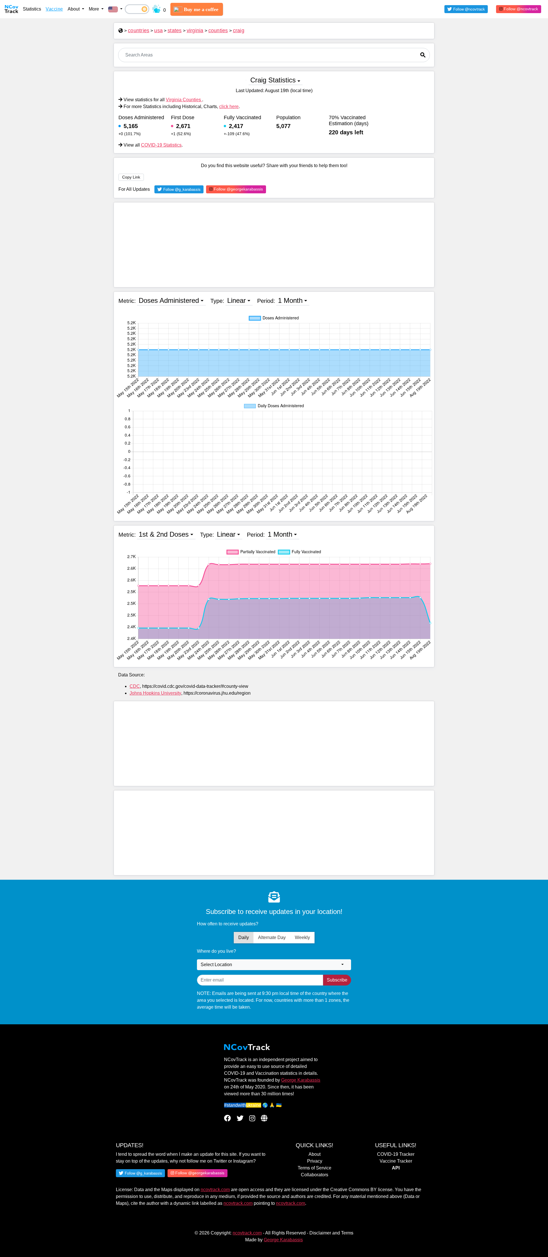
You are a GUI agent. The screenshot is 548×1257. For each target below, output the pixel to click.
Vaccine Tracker (396, 1161)
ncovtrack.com (215, 1189)
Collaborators (314, 1174)
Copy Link (131, 177)
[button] (115, 9)
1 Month (290, 300)
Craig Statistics (273, 80)
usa (158, 30)
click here (229, 106)
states (175, 30)
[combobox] (274, 964)
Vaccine (54, 9)
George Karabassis (300, 1080)
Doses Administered (169, 300)
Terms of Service (314, 1167)
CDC (135, 686)
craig (238, 30)
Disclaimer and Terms (331, 1232)
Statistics (32, 9)
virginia (195, 30)
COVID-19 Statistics (161, 145)
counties (218, 30)
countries (138, 30)
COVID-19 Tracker (395, 1154)
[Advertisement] (274, 245)
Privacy (314, 1161)
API (396, 1167)
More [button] (94, 9)
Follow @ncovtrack (520, 9)
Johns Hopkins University (155, 693)
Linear (236, 300)
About (315, 1154)
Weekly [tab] (302, 937)
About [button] (74, 9)
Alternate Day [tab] (272, 937)
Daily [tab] (243, 937)
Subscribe (337, 980)
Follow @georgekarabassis (238, 189)
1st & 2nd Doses (164, 534)
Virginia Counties (184, 99)
